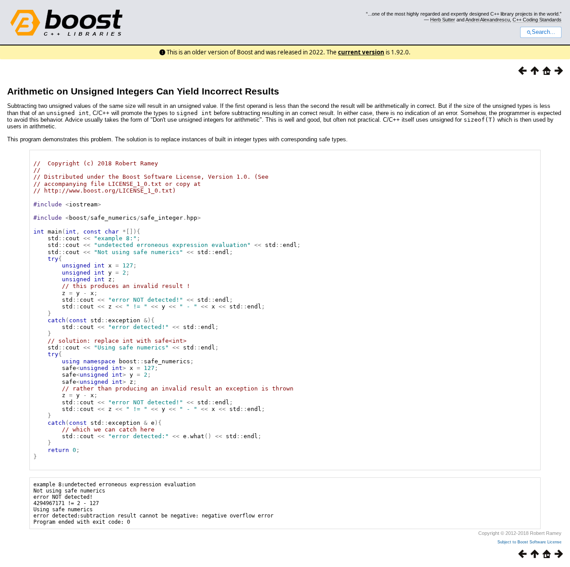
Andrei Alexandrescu (487, 19)
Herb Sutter (442, 19)
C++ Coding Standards (537, 19)
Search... (543, 32)
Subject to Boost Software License (529, 542)
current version (361, 52)
